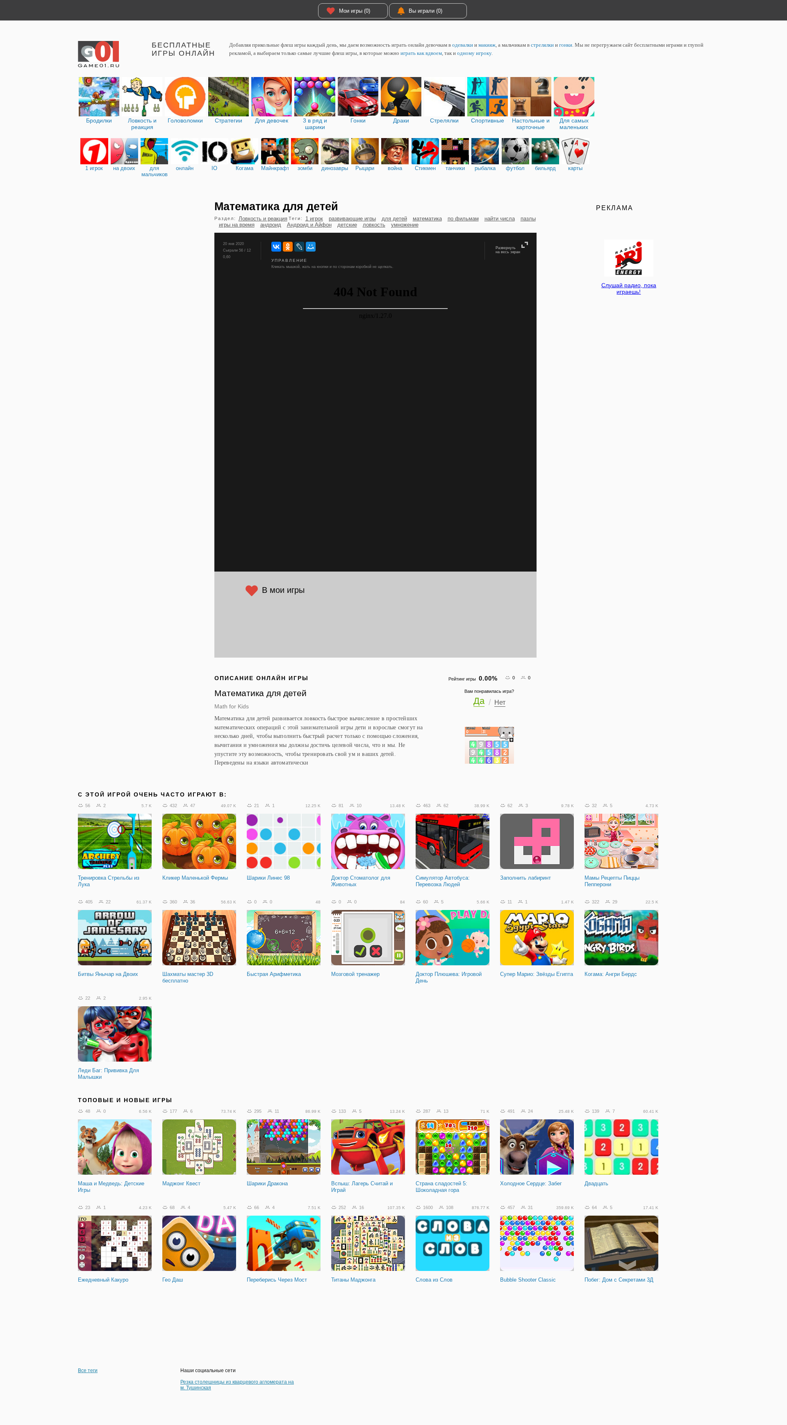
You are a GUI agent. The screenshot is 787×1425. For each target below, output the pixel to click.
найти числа (499, 219)
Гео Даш (172, 1280)
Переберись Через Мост (277, 1280)
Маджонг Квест (181, 1183)
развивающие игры (352, 219)
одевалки (462, 45)
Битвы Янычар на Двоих (108, 974)
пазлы (528, 219)
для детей (394, 219)
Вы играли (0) (425, 11)
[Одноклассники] (288, 247)
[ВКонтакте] (276, 247)
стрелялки (542, 45)
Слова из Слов (434, 1280)
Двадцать (596, 1183)
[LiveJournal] (299, 247)
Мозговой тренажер (355, 974)
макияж (487, 45)
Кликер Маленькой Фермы (195, 878)
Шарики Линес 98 (268, 878)
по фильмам (463, 219)
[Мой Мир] (311, 247)
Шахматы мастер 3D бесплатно (187, 977)
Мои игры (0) (354, 11)
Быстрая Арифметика (274, 974)
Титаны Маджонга (353, 1280)
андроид (270, 225)
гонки (565, 45)
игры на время (237, 225)
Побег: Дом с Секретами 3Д (619, 1280)
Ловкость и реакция (263, 219)
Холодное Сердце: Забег (531, 1183)
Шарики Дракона (267, 1183)
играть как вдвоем (421, 53)
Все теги (88, 1370)
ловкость (374, 225)
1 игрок (314, 219)
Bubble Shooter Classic (528, 1280)
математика (427, 219)
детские (347, 225)
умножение (405, 225)
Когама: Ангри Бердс (611, 974)
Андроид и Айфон (309, 225)
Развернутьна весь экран (508, 250)
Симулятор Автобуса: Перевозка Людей (443, 881)
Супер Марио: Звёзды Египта (536, 974)
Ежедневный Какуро (103, 1280)
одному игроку (474, 53)
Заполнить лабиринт (525, 878)
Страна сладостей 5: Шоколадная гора (441, 1186)
